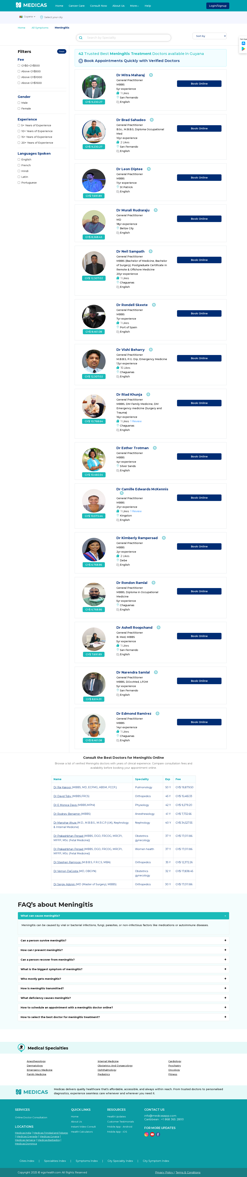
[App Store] (243, 44)
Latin (24, 176)
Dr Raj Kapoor (63, 787)
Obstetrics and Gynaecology (115, 1065)
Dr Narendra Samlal (133, 672)
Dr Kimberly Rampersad (137, 538)
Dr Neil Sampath (130, 251)
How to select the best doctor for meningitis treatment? (60, 1017)
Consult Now (98, 5)
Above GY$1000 (31, 77)
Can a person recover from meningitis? (48, 959)
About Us (118, 5)
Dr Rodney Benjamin (67, 813)
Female (26, 108)
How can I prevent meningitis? (42, 950)
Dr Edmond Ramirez (134, 714)
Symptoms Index (87, 1161)
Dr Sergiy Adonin (65, 884)
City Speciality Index (120, 1161)
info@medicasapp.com (160, 1115)
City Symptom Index (156, 1161)
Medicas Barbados (49, 1140)
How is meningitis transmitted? (42, 988)
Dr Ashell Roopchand (134, 628)
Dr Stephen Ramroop (68, 862)
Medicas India (23, 1132)
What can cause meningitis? (40, 915)
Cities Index (27, 1161)
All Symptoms (40, 27)
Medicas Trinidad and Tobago (50, 1132)
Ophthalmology (107, 1069)
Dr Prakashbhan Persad (69, 836)
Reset (62, 51)
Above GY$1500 (31, 83)
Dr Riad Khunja (129, 395)
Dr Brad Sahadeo (131, 120)
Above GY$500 (31, 71)
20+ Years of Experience (37, 142)
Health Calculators (82, 1131)
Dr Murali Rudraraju (133, 210)
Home (59, 5)
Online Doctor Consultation (31, 1117)
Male (24, 102)
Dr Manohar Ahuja (65, 822)
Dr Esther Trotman (133, 448)
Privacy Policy (164, 1172)
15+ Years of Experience (36, 137)
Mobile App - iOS (117, 1131)
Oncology (174, 1069)
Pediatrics (104, 1074)
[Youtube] (152, 1135)
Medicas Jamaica (25, 1140)
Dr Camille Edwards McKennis (142, 489)
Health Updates (116, 1116)
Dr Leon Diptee (130, 169)
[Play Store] (243, 50)
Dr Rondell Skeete (132, 305)
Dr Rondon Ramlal (132, 583)
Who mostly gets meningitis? (41, 978)
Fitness (172, 1074)
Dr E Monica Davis (65, 805)
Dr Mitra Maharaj (131, 75)
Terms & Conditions (188, 1172)
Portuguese (29, 182)
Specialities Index (55, 1161)
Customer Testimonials (120, 1121)
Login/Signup (218, 5)
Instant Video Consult (83, 1126)
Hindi (24, 171)
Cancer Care (77, 5)
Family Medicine (36, 1074)
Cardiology (174, 1061)
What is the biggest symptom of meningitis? (51, 969)
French (26, 165)
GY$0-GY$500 (30, 65)
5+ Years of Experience (36, 125)
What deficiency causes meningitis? (46, 998)
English (26, 159)
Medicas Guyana (49, 1136)
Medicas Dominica (26, 1143)
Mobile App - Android (119, 1126)
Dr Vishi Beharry (131, 350)
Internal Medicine (108, 1061)
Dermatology (35, 1065)
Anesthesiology (36, 1061)
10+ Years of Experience (37, 131)
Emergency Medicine (39, 1069)
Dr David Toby (63, 796)
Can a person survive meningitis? (43, 940)
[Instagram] (146, 1135)
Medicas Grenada (27, 1136)
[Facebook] (158, 1135)
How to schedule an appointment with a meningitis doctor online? (67, 1007)
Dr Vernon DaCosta (66, 871)
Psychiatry (174, 1065)
